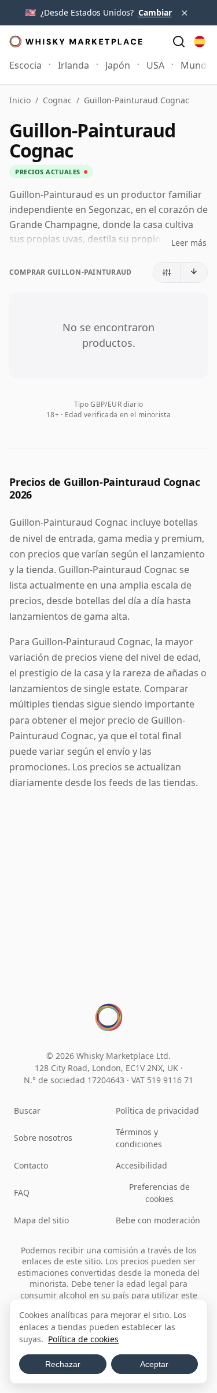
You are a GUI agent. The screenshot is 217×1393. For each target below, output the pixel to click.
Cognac (57, 100)
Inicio (20, 100)
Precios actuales (47, 171)
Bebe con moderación (158, 1220)
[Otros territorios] (200, 41)
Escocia (25, 65)
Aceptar (154, 1364)
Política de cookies (83, 1339)
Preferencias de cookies (159, 1192)
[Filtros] (167, 272)
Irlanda (73, 65)
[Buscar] (179, 41)
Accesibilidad (141, 1165)
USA (155, 65)
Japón (117, 65)
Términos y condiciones (139, 1137)
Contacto (31, 1165)
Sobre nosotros (43, 1137)
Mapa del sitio (41, 1220)
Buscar (27, 1110)
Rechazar (62, 1364)
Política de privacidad (157, 1110)
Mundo (196, 65)
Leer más (189, 242)
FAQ (22, 1192)
